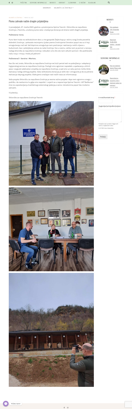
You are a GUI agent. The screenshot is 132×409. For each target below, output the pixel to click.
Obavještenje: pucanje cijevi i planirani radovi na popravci (115, 81)
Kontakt (62, 3)
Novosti (53, 3)
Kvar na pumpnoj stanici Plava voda (115, 67)
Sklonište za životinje (63, 8)
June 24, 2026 (114, 70)
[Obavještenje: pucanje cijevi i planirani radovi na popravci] (104, 82)
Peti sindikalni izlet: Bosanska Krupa (114, 29)
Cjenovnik (72, 3)
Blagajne (92, 3)
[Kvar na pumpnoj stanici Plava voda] (104, 70)
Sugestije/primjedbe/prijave (110, 107)
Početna (23, 3)
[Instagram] (67, 408)
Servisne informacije (38, 3)
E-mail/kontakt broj (107, 97)
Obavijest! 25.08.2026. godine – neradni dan (115, 43)
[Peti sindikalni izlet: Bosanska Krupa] (104, 31)
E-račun (82, 3)
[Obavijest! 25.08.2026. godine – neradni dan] (104, 44)
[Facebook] (64, 408)
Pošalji (103, 137)
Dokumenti (47, 8)
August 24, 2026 (114, 34)
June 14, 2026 (114, 87)
